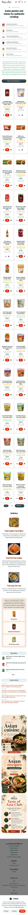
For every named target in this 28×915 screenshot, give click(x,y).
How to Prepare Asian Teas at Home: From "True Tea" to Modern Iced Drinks (14, 696)
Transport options (14, 850)
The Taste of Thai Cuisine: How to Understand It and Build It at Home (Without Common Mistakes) (14, 691)
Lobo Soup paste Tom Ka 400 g (20, 312)
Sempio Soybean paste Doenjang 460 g (20, 279)
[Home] (6, 2)
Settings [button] (6, 911)
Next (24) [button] (18, 505)
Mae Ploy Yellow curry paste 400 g (7, 485)
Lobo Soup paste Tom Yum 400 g (7, 312)
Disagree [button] (14, 911)
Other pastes (9, 54)
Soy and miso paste (11, 48)
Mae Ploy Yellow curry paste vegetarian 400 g (20, 486)
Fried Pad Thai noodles (14, 558)
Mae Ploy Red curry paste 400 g (7, 451)
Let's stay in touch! (14, 865)
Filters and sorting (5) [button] (13, 81)
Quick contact (14, 893)
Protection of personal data (14, 857)
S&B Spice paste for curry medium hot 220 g (7, 172)
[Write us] (14, 890)
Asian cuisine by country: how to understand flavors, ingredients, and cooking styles (12, 686)
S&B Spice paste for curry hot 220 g (21, 171)
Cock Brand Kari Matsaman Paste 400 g (20, 382)
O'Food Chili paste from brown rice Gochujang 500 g (7, 137)
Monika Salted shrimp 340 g (7, 278)
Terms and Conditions (14, 846)
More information (19, 907)
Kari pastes (9, 30)
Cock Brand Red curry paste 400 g (21, 347)
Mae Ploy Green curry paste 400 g (21, 451)
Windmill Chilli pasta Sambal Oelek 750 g (21, 243)
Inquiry (14, 863)
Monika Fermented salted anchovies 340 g (7, 348)
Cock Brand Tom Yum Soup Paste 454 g (7, 208)
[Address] (14, 881)
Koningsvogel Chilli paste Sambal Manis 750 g (7, 103)
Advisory (14, 861)
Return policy (14, 854)
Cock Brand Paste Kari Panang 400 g (7, 381)
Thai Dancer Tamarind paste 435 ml (7, 243)
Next (13, 674)
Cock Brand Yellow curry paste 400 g (7, 416)
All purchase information (14, 844)
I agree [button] (22, 911)
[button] (3, 115)
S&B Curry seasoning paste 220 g (20, 137)
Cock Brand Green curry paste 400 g (21, 416)
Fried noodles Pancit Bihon (14, 531)
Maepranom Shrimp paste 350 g (20, 102)
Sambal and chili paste (12, 42)
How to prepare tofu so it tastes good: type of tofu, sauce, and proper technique (13, 701)
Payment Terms (14, 848)
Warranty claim (14, 852)
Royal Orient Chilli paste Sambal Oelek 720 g (21, 208)
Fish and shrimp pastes (12, 36)
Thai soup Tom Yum (14, 586)
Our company (14, 869)
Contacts (14, 871)
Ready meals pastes (11, 24)
